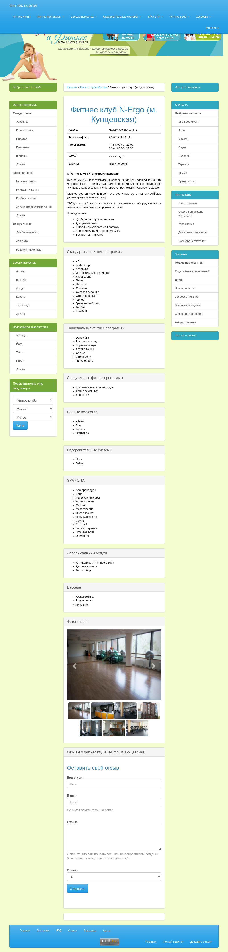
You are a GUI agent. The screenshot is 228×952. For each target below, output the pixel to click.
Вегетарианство (185, 288)
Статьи (72, 930)
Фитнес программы (49, 16)
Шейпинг (21, 156)
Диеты (179, 279)
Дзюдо (20, 288)
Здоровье (202, 16)
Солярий (184, 156)
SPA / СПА (154, 16)
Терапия (183, 164)
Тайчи (20, 352)
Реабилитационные (28, 249)
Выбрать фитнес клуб (27, 87)
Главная (72, 87)
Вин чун (21, 279)
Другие (20, 164)
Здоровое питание (187, 296)
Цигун (20, 361)
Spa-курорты (186, 181)
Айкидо (20, 271)
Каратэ (20, 296)
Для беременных (27, 232)
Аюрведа (22, 335)
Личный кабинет (173, 941)
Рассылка (90, 930)
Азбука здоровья (185, 322)
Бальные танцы (26, 181)
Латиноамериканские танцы (34, 207)
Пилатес (21, 139)
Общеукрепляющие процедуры (190, 213)
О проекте (43, 930)
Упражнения (186, 224)
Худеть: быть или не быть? (192, 271)
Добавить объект (201, 941)
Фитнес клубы (21, 16)
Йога (19, 344)
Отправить (77, 888)
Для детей (22, 241)
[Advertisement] (141, 68)
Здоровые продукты (187, 305)
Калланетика (24, 130)
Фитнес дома (178, 16)
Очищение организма (188, 313)
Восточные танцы (27, 190)
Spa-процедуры (188, 121)
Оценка (72, 870)
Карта (106, 930)
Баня (181, 130)
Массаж (183, 139)
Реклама (150, 941)
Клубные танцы (26, 198)
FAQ (58, 930)
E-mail (71, 795)
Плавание (22, 147)
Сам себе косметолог (191, 241)
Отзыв (72, 821)
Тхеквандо (22, 305)
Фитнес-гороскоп (185, 335)
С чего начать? (187, 203)
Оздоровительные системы (121, 16)
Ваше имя (74, 777)
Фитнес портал (23, 5)
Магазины (212, 27)
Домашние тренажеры (192, 232)
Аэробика (22, 121)
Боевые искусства (82, 16)
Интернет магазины (187, 87)
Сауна (182, 147)
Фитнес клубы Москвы (93, 87)
